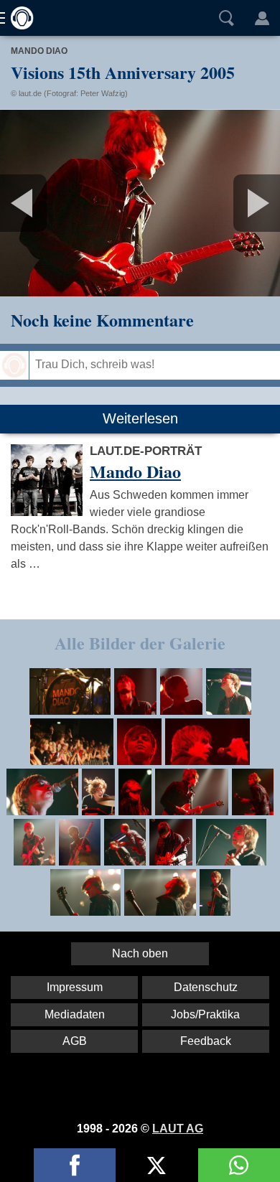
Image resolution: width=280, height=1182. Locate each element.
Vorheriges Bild (46, 203)
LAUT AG (177, 1128)
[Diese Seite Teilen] (75, 1165)
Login (262, 18)
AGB (74, 1041)
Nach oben (140, 953)
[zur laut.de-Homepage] (18, 18)
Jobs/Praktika (205, 1014)
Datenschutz (206, 987)
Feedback (205, 1041)
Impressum (75, 987)
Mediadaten (75, 1014)
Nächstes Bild (140, 203)
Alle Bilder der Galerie (140, 642)
